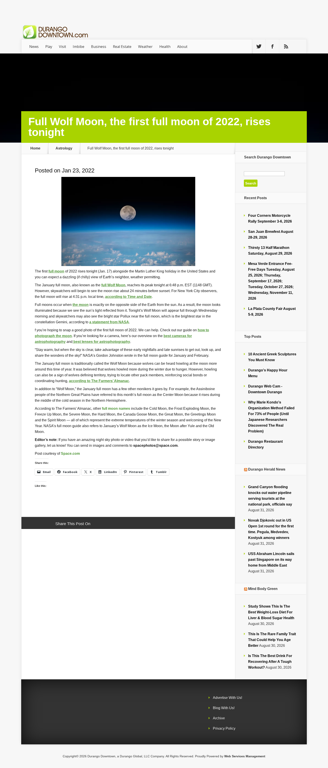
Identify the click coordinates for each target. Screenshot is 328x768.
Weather (145, 46)
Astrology (64, 148)
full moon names (116, 408)
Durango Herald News (266, 469)
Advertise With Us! (227, 698)
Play (48, 46)
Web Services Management (244, 756)
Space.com (70, 453)
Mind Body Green (263, 589)
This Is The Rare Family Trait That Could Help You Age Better (272, 639)
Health (164, 46)
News (34, 46)
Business (98, 46)
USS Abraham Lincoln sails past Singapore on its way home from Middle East (271, 559)
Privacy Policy (224, 728)
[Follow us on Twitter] (259, 46)
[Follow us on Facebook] (272, 46)
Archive (219, 718)
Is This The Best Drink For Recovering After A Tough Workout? (270, 661)
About (182, 46)
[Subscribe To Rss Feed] (286, 46)
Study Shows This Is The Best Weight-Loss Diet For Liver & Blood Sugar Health (271, 612)
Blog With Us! (224, 708)
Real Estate (122, 46)
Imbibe (78, 46)
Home (35, 148)
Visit (62, 46)
